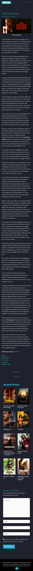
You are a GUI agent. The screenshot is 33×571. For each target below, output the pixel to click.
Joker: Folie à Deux (22, 452)
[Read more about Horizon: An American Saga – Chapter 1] (9, 441)
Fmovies (16, 351)
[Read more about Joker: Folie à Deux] (24, 441)
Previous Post (16, 372)
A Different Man (6, 364)
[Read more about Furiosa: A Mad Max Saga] (9, 395)
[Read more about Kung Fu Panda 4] (9, 466)
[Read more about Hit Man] (24, 419)
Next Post (16, 376)
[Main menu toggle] (26, 2)
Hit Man (20, 429)
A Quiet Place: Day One (23, 406)
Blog (3, 16)
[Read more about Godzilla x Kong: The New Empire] (24, 466)
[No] (31, 565)
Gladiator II (7, 429)
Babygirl (4, 355)
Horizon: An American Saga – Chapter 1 (9, 452)
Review (7, 16)
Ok (17, 568)
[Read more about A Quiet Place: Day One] (24, 395)
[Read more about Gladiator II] (9, 419)
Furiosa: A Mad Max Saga (9, 406)
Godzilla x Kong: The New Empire (23, 477)
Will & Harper (5, 358)
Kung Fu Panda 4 (9, 477)
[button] (30, 2)
